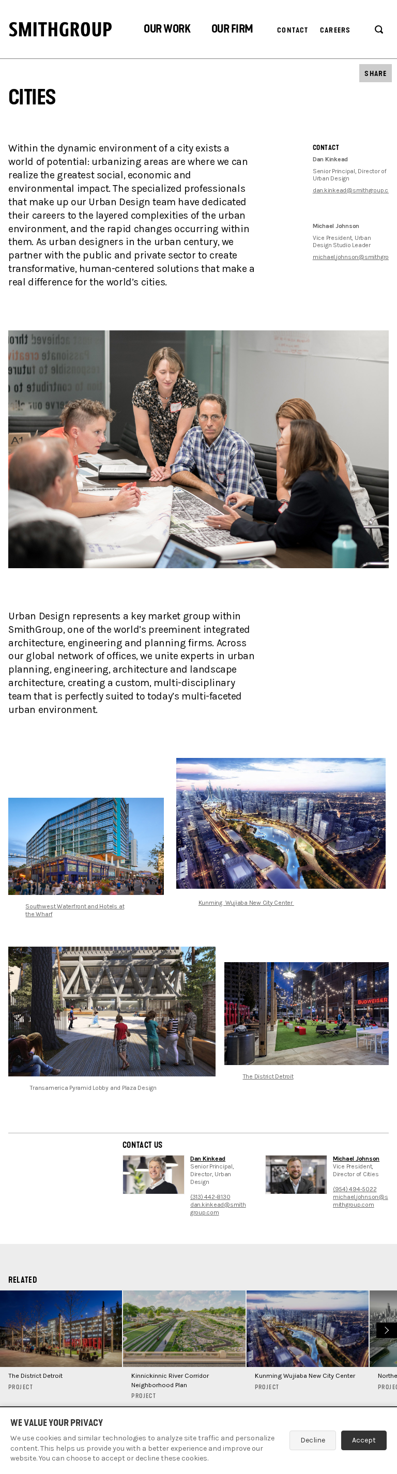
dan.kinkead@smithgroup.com (218, 1208)
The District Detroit (268, 1076)
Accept (364, 1440)
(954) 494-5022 (355, 1189)
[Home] (60, 29)
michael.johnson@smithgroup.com (360, 1200)
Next (385, 1328)
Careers (335, 30)
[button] (167, 30)
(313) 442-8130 (210, 1197)
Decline (312, 1440)
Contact (292, 30)
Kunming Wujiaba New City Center (246, 902)
